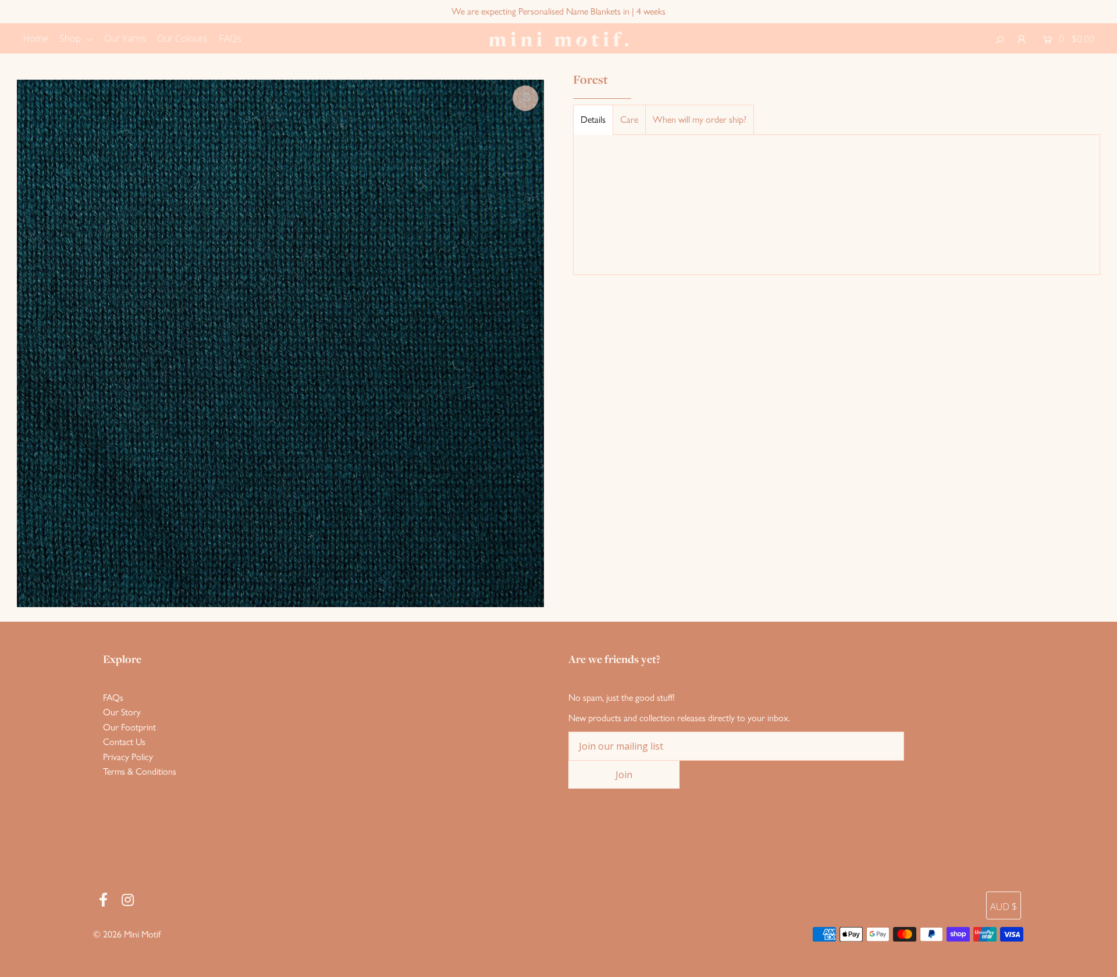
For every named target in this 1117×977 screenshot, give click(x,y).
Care (629, 119)
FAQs (230, 38)
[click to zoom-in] (525, 98)
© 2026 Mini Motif (127, 934)
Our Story (122, 712)
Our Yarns (125, 38)
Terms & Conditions (139, 771)
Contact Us (124, 741)
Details (593, 119)
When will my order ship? (699, 119)
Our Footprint (129, 727)
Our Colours (182, 38)
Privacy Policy (128, 756)
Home (35, 38)
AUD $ (1003, 906)
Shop (71, 38)
